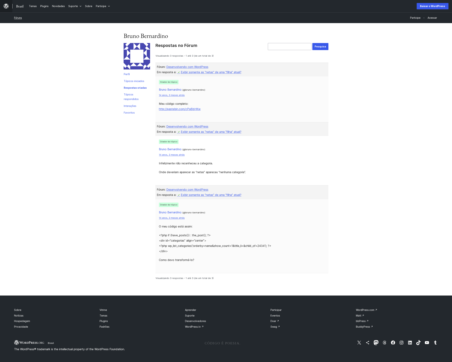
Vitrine (103, 309)
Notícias (18, 315)
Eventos (275, 315)
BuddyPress (364, 326)
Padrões (104, 326)
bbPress (362, 321)
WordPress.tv (194, 326)
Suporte (190, 315)
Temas (103, 315)
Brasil (51, 343)
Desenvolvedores (195, 321)
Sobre (17, 309)
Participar (276, 309)
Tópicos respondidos (131, 97)
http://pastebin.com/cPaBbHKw (180, 109)
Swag (275, 326)
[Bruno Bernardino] (137, 57)
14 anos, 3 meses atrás (172, 95)
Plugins (104, 321)
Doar (274, 321)
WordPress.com (366, 309)
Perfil (127, 74)
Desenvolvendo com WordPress (187, 67)
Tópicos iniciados (134, 81)
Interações (130, 105)
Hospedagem (22, 321)
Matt (360, 315)
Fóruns (18, 17)
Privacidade (21, 326)
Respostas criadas (135, 87)
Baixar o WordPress (432, 6)
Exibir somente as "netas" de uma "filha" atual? (211, 72)
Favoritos (129, 112)
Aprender (190, 309)
